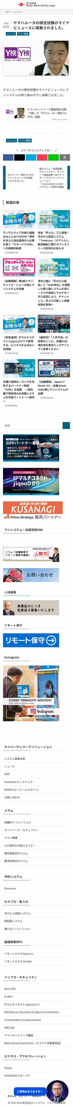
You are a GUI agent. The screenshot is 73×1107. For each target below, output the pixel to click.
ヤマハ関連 (23, 33)
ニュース (11, 33)
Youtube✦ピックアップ (18, 782)
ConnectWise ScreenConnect (22, 1020)
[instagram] (34, 540)
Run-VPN (10, 989)
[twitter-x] (29, 540)
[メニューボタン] (4, 4)
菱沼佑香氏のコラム (16, 861)
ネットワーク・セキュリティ (21, 830)
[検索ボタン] (68, 4)
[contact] (49, 540)
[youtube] (39, 540)
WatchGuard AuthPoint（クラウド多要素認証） (33, 1043)
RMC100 (9, 1027)
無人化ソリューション (17, 929)
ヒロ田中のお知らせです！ (20, 845)
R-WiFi (8, 996)
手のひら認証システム (17, 913)
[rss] (44, 540)
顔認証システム (13, 921)
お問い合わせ (12, 797)
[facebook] (24, 540)
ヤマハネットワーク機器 (18, 1035)
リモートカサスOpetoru (18, 953)
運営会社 (11, 1096)
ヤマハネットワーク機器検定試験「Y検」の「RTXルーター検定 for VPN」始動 (47, 113)
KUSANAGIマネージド (17, 1075)
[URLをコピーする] (65, 157)
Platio (8, 1068)
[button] (8, 157)
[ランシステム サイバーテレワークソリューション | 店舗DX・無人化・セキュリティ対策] (37, 4)
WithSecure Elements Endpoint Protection (31, 1012)
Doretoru (10, 888)
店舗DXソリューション (17, 822)
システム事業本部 (14, 758)
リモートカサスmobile (18, 961)
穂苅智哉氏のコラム (16, 853)
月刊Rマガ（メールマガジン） (22, 790)
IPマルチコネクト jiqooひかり (22, 1004)
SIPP (7, 774)
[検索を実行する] (66, 425)
